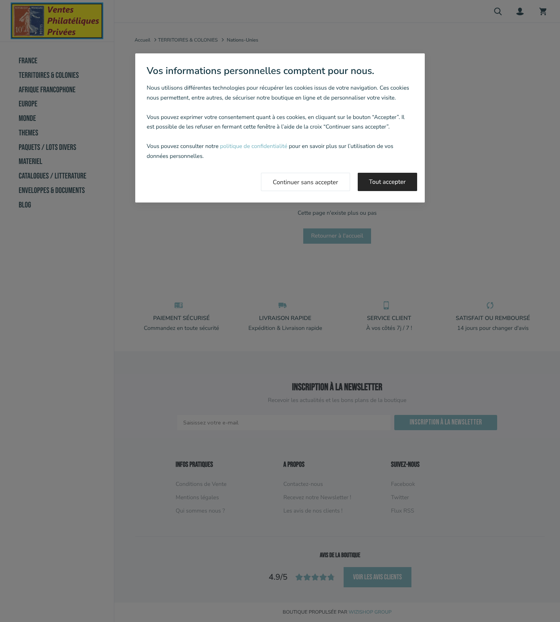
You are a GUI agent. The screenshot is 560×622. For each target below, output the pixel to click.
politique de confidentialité (253, 146)
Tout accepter (387, 182)
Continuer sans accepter (305, 182)
